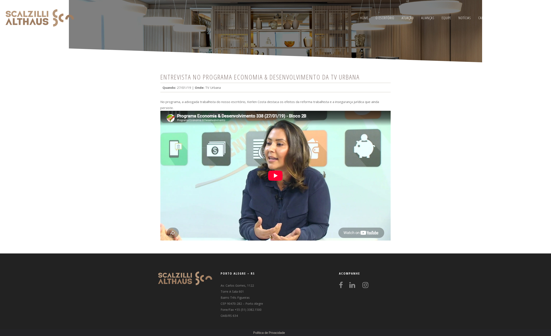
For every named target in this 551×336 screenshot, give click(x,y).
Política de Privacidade (269, 333)
